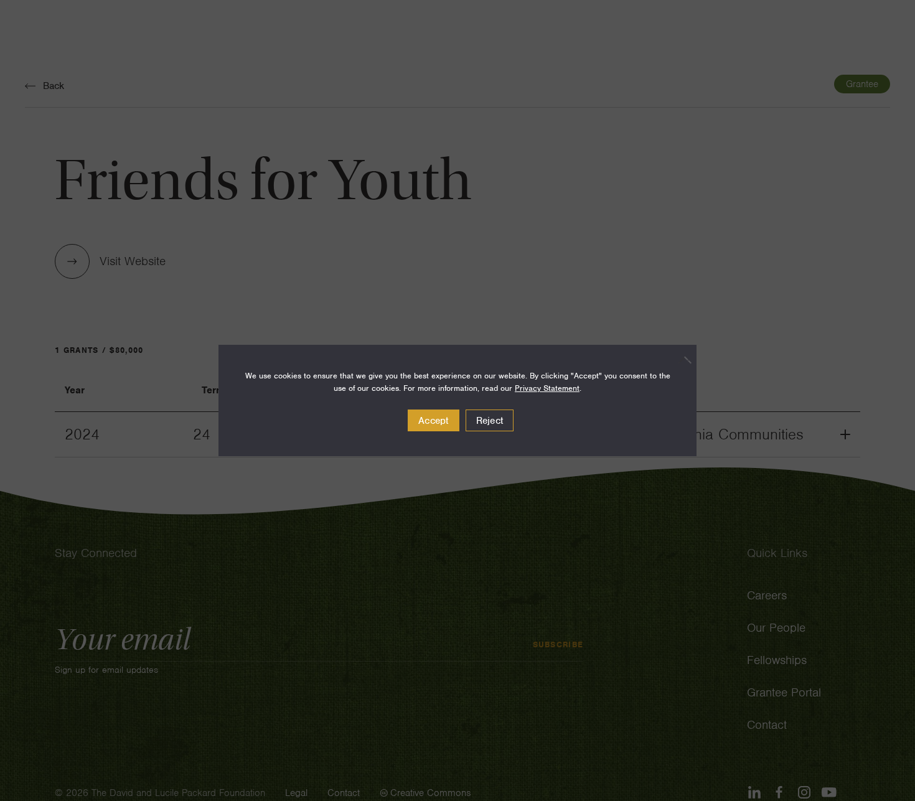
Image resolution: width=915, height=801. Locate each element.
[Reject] (681, 360)
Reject (490, 421)
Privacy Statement (547, 388)
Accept (433, 421)
